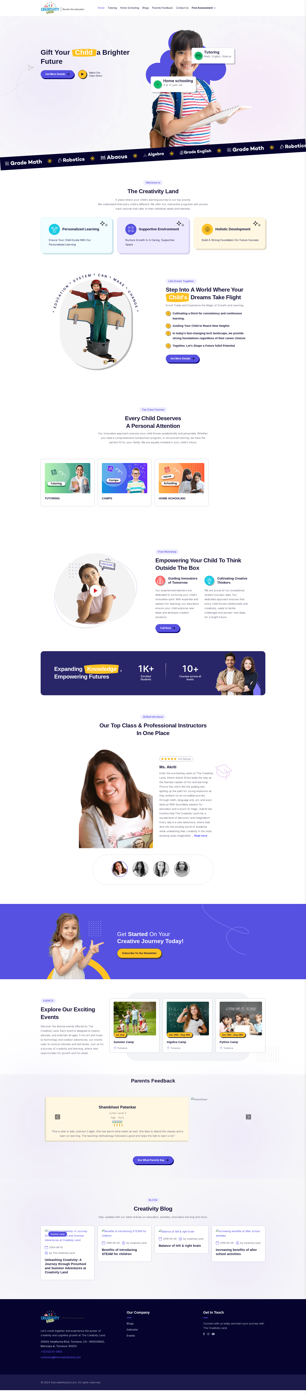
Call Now (165, 628)
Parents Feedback (162, 8)
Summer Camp (124, 1042)
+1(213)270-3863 (51, 1351)
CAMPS (107, 498)
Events (131, 1335)
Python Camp (229, 1042)
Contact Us (182, 8)
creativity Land (138, 1243)
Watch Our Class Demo (95, 74)
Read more (200, 835)
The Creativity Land (64, 1253)
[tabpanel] (153, 485)
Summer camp (58, 1234)
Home (101, 8)
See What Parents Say (151, 1160)
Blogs (145, 8)
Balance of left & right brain (180, 1245)
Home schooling (129, 8)
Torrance (122, 1048)
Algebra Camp (176, 1042)
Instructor (132, 1329)
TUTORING (52, 498)
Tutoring (112, 8)
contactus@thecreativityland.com (61, 1357)
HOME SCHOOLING (172, 498)
